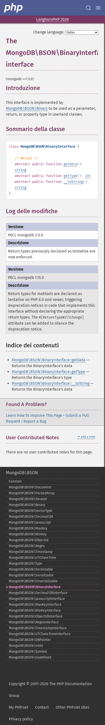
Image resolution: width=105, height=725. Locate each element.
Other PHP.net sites (72, 707)
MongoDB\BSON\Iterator (28, 499)
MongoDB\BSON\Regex (27, 546)
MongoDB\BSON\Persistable (31, 569)
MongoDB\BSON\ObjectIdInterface (36, 616)
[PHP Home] (13, 8)
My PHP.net (18, 707)
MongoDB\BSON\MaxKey (28, 528)
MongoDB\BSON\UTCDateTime (32, 558)
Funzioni (15, 481)
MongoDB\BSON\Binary (27, 108)
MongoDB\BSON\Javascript (30, 522)
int (88, 176)
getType (70, 176)
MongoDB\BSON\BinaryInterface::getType (48, 371)
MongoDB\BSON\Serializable (31, 575)
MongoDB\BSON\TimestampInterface (38, 628)
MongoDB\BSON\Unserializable (33, 581)
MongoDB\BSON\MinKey (28, 534)
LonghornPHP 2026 (52, 19)
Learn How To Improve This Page (34, 415)
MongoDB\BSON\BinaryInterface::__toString (50, 383)
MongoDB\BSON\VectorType (30, 511)
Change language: (48, 32)
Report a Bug (34, 421)
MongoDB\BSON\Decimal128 (31, 517)
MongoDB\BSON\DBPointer (30, 640)
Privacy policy (21, 719)
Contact (42, 707)
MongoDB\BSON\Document (30, 487)
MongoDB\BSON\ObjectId (28, 540)
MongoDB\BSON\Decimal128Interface (38, 593)
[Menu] (98, 8)
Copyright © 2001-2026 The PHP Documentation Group (50, 689)
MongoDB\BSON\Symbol (28, 651)
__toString (73, 182)
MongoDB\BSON (22, 472)
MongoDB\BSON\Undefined (30, 657)
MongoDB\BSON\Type (25, 563)
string (20, 170)
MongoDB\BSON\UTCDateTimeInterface (39, 634)
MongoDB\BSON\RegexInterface (34, 622)
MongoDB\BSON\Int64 (26, 646)
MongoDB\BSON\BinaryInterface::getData (48, 360)
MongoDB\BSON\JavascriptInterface (37, 599)
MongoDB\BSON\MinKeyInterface (35, 610)
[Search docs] (88, 8)
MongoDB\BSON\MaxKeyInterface (35, 605)
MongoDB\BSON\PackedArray (32, 493)
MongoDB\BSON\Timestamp (30, 552)
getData (70, 164)
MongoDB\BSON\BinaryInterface (35, 587)
